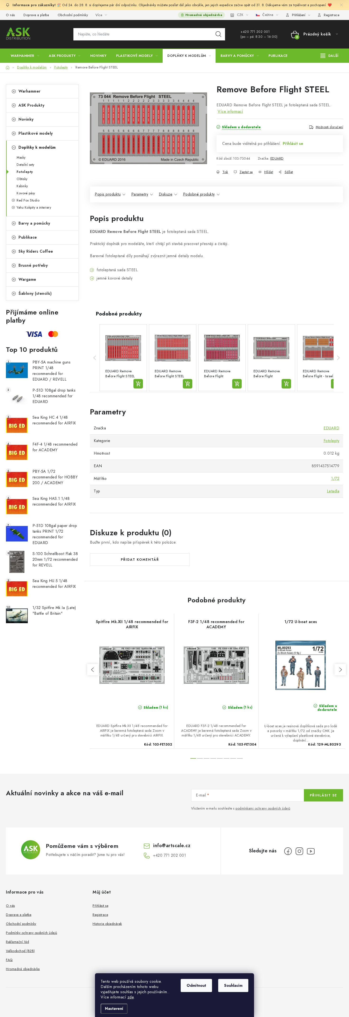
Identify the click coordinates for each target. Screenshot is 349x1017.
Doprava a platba (36, 15)
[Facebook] (288, 851)
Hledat (218, 34)
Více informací (230, 111)
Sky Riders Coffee (36, 251)
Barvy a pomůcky (34, 223)
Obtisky (22, 179)
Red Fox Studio (28, 200)
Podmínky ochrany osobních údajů (31, 932)
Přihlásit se (293, 143)
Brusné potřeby (33, 265)
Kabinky (22, 186)
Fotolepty (25, 171)
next (340, 669)
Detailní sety (25, 164)
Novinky (26, 119)
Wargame (27, 279)
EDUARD (277, 158)
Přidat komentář (140, 559)
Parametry (139, 194)
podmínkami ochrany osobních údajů (263, 808)
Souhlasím (233, 985)
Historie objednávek (107, 923)
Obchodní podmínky (73, 15)
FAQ (9, 960)
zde (130, 997)
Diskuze (166, 194)
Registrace (331, 15)
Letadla (333, 491)
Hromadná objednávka (203, 15)
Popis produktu (108, 194)
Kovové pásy (26, 193)
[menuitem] (25, 56)
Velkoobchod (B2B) (20, 950)
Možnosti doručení (329, 127)
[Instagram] (299, 851)
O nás (10, 15)
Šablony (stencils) (35, 293)
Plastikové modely (36, 133)
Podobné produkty (199, 194)
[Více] (329, 56)
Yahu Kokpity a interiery (34, 207)
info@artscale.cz (171, 845)
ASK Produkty (31, 105)
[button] (94, 357)
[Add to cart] (138, 383)
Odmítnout (196, 985)
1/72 (335, 478)
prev (93, 669)
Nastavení (114, 1008)
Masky (21, 157)
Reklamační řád (17, 941)
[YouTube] (311, 851)
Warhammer (30, 91)
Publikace (28, 237)
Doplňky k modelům (37, 147)
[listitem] (123, 357)
